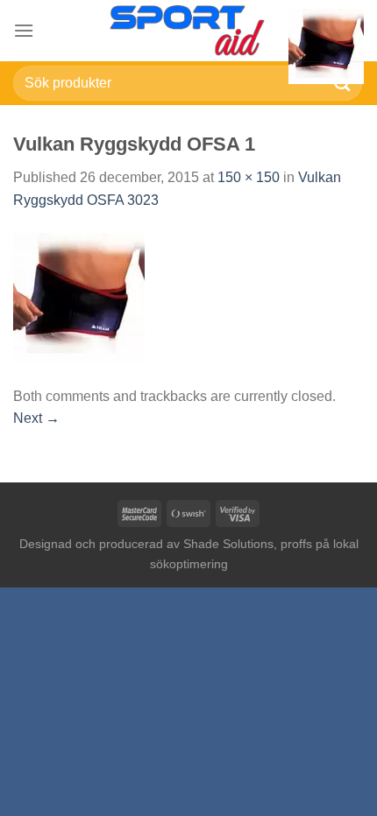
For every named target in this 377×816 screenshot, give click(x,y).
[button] (23, 30)
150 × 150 (248, 177)
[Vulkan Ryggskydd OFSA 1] (79, 297)
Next (36, 418)
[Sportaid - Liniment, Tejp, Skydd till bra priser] (188, 30)
